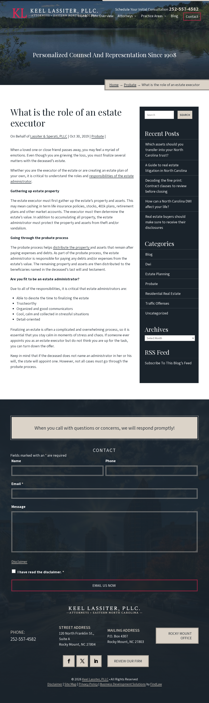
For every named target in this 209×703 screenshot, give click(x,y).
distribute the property (71, 247)
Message (18, 506)
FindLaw (156, 684)
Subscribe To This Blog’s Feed (168, 363)
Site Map (70, 684)
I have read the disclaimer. (41, 572)
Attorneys (125, 15)
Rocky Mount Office (180, 635)
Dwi (148, 264)
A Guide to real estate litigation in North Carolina (166, 168)
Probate (97, 136)
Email (17, 483)
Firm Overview (102, 15)
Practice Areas (152, 15)
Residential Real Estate (163, 293)
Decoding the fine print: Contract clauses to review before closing (166, 186)
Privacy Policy (88, 684)
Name (16, 460)
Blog (174, 15)
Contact (192, 16)
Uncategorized (156, 313)
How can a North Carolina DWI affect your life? (168, 204)
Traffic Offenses (157, 303)
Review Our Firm (128, 661)
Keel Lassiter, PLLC (95, 679)
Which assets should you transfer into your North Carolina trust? (164, 150)
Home (82, 15)
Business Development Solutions (123, 684)
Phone (111, 460)
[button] (205, 673)
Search (185, 115)
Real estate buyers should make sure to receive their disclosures (165, 222)
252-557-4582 (184, 9)
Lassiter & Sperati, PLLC (48, 136)
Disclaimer (19, 561)
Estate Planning (157, 274)
